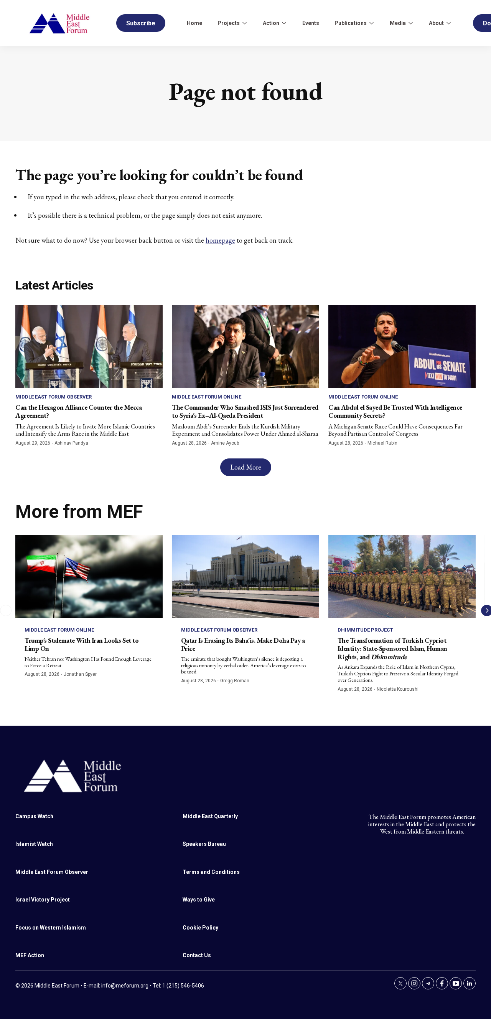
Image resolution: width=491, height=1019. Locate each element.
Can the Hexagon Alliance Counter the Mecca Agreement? (78, 411)
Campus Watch (34, 816)
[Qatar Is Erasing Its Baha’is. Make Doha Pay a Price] (245, 576)
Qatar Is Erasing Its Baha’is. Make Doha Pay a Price (243, 644)
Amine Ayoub (225, 443)
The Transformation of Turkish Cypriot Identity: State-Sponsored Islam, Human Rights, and (392, 648)
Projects (228, 23)
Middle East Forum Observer (53, 397)
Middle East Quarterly (210, 816)
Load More (245, 467)
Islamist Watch (34, 844)
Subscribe (140, 23)
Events (310, 23)
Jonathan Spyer (80, 674)
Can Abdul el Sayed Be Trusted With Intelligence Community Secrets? (395, 411)
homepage (220, 240)
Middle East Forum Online (206, 397)
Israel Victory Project (42, 900)
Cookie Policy (200, 928)
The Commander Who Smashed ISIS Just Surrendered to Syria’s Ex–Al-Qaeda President (245, 411)
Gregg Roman (234, 680)
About (436, 23)
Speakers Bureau (204, 844)
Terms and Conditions (211, 872)
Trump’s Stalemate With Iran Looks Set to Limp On (81, 644)
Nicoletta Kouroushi (398, 689)
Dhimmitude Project (365, 630)
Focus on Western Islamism (50, 928)
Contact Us (197, 955)
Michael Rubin (382, 443)
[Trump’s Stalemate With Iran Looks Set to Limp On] (89, 576)
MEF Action (29, 955)
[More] (244, 23)
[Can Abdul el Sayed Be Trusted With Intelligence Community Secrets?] (402, 346)
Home (194, 23)
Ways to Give (199, 900)
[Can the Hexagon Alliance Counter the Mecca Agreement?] (89, 346)
